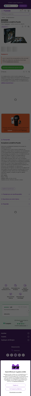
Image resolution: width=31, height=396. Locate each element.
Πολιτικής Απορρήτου (18, 381)
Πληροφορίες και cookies (15, 392)
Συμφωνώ (15, 385)
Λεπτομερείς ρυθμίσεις (15, 389)
